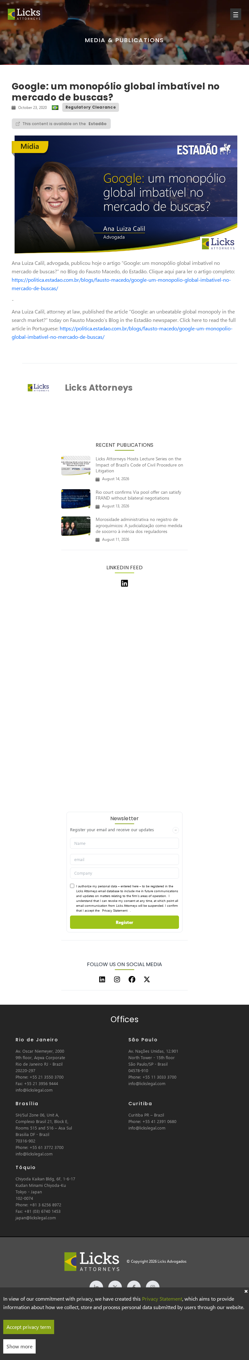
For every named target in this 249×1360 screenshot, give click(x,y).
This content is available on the (64, 123)
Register (124, 922)
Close (246, 1290)
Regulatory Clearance (90, 107)
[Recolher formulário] (175, 830)
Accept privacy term (28, 1326)
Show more (19, 1346)
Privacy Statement (114, 910)
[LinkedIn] (102, 979)
